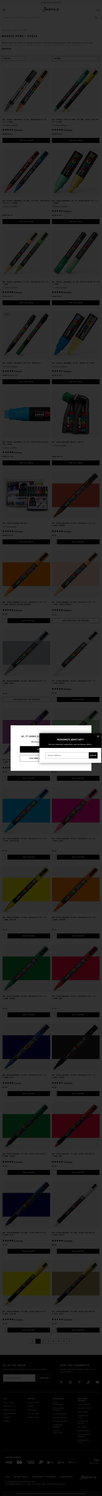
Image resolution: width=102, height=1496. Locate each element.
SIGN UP (93, 755)
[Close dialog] (98, 736)
